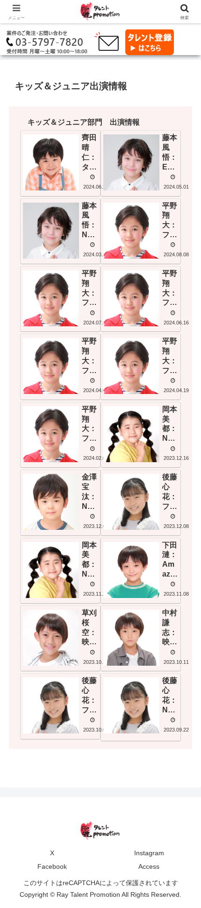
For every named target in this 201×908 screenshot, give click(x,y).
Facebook (52, 866)
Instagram (149, 853)
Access (148, 866)
